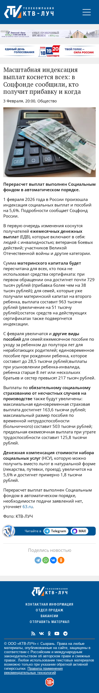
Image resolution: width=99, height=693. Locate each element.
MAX (82, 531)
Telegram (58, 531)
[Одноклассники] (61, 560)
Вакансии (49, 616)
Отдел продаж (49, 610)
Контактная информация (49, 605)
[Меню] (86, 12)
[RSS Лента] (33, 633)
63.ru (28, 506)
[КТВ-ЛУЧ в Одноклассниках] (49, 633)
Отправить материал (50, 622)
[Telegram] (38, 560)
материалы (13, 648)
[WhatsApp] (45, 560)
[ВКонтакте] (53, 560)
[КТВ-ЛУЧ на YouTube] (56, 633)
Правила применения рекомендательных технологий (33, 670)
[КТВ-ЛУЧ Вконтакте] (41, 633)
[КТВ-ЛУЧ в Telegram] (65, 633)
